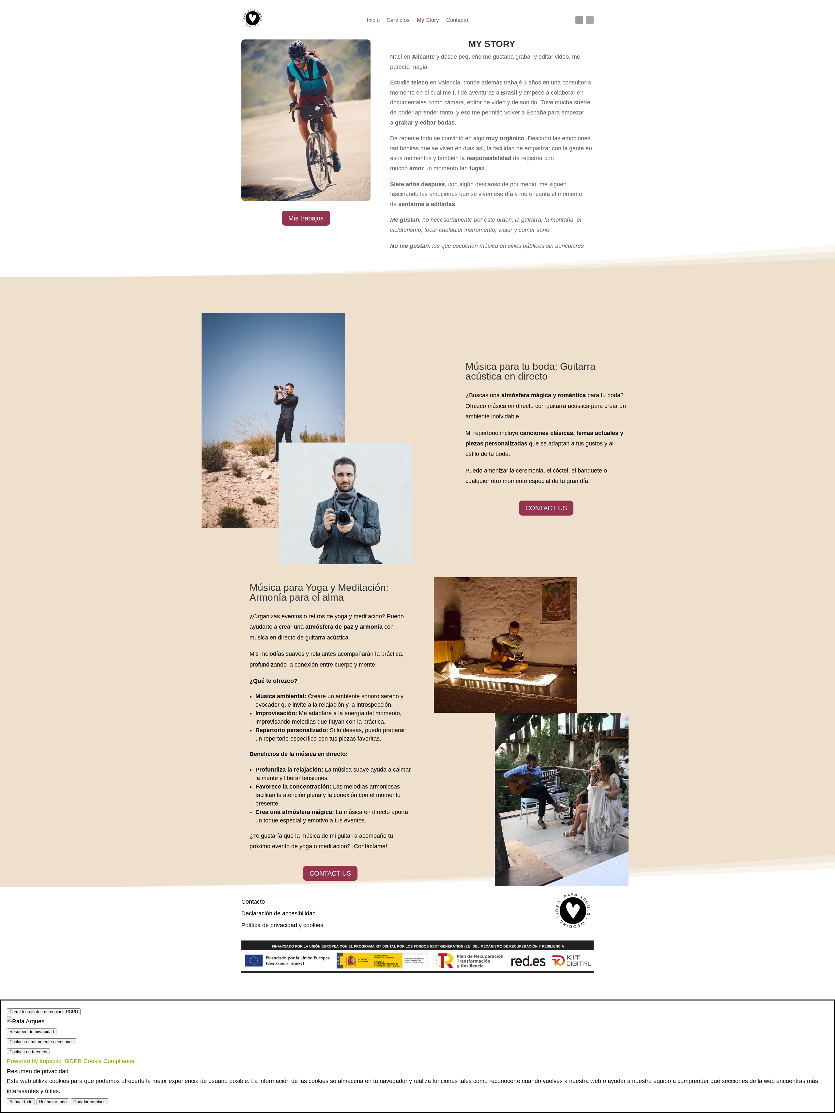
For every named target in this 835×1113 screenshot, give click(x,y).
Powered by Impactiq (70, 1061)
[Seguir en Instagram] (579, 20)
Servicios (398, 20)
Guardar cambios (89, 1101)
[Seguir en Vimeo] (590, 20)
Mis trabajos (306, 218)
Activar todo (20, 1101)
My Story (428, 20)
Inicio (373, 20)
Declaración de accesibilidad (278, 913)
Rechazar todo (53, 1101)
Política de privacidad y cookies (282, 925)
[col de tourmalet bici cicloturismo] (306, 199)
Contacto (457, 20)
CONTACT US (546, 508)
